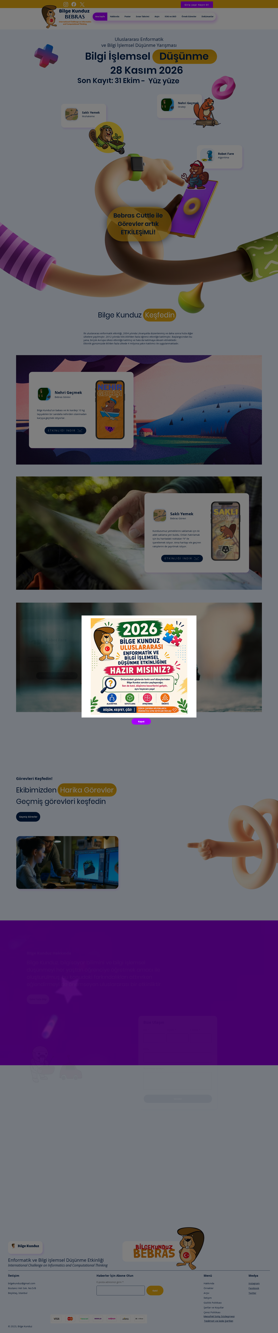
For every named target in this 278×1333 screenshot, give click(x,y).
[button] (141, 721)
